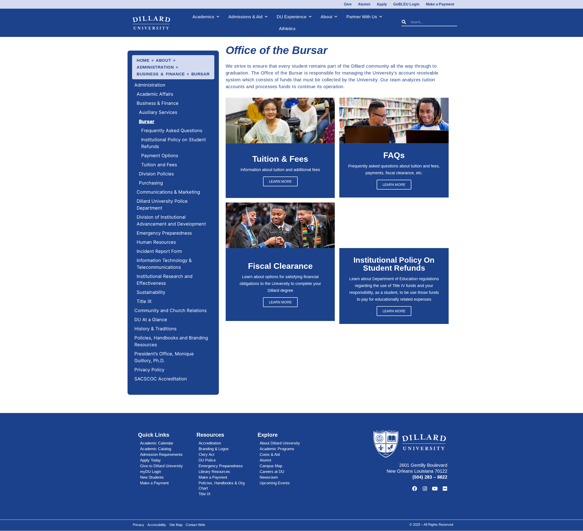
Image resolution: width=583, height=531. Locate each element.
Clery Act (206, 454)
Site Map (175, 525)
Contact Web (195, 525)
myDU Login (150, 471)
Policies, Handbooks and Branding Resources (171, 341)
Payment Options (159, 155)
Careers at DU (272, 471)
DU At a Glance (150, 319)
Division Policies (156, 174)
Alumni (265, 460)
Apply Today (150, 460)
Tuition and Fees (159, 164)
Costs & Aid (270, 454)
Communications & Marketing (168, 192)
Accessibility (156, 525)
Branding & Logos (214, 449)
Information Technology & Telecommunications (164, 264)
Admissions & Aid (245, 16)
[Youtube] (434, 488)
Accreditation (210, 443)
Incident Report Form (159, 251)
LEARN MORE (280, 181)
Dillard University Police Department (162, 204)
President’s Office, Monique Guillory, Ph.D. (164, 357)
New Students (152, 477)
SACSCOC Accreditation (160, 379)
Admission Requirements (161, 454)
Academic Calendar (156, 443)
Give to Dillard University (161, 466)
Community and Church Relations (170, 310)
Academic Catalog (155, 449)
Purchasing (151, 183)
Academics (203, 16)
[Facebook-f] (414, 488)
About (326, 16)
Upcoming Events (275, 483)
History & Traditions (155, 328)
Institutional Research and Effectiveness (164, 280)
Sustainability (151, 292)
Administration (155, 67)
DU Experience (292, 16)
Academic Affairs (155, 94)
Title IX (144, 301)
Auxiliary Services (158, 112)
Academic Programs (277, 449)
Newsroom (269, 477)
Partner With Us (361, 16)
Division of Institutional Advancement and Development (172, 220)
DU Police (207, 460)
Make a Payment (154, 483)
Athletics (287, 28)
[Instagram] (424, 488)
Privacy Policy (149, 369)
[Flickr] (444, 488)
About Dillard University (280, 443)
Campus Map (271, 466)
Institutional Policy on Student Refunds (173, 143)
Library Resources (214, 471)
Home (143, 60)
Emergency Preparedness (164, 233)
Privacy (138, 525)
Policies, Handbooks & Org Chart (222, 485)
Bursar (146, 121)
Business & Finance (161, 74)
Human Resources (156, 242)
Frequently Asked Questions (171, 130)
